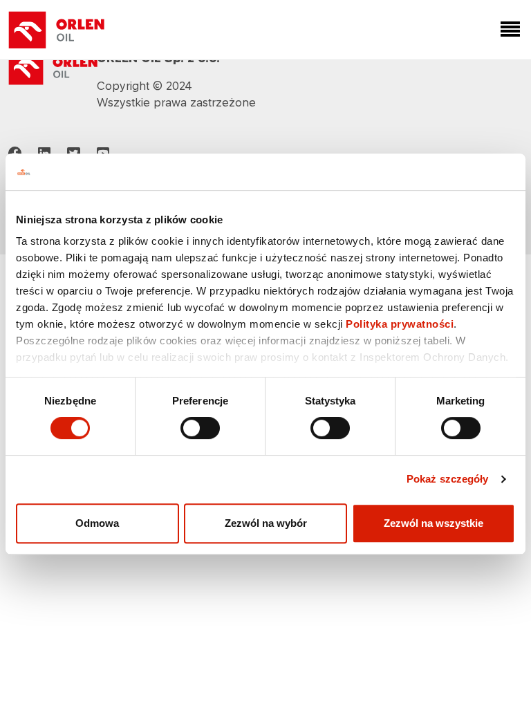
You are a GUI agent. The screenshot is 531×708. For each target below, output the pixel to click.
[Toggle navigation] (507, 29)
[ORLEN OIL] (53, 66)
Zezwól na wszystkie (433, 523)
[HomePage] (56, 29)
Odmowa (97, 523)
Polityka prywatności (400, 324)
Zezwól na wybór (266, 523)
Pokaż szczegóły (448, 479)
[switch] (200, 428)
